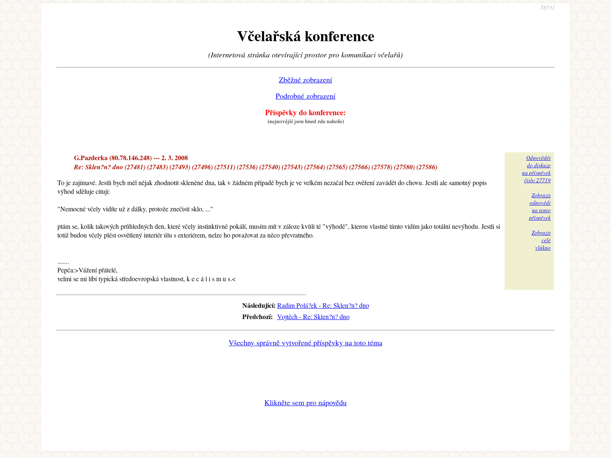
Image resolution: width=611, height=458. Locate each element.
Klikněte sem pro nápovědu (305, 402)
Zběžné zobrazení (305, 79)
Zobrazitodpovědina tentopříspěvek (540, 206)
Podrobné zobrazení (305, 96)
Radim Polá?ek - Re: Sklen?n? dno (323, 305)
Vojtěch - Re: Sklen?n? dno (313, 316)
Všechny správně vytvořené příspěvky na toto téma (305, 342)
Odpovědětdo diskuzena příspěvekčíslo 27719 (536, 169)
